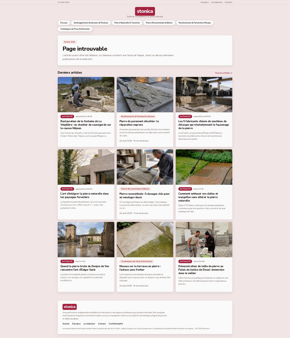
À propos (205, 2)
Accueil (66, 324)
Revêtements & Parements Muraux (195, 23)
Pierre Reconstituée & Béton (159, 23)
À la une (63, 23)
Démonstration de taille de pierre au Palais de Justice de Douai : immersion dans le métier (201, 270)
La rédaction (216, 2)
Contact (228, 2)
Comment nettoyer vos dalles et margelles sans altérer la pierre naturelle (198, 197)
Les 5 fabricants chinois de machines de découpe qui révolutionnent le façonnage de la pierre (203, 125)
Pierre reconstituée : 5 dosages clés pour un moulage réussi (144, 195)
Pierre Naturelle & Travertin (127, 23)
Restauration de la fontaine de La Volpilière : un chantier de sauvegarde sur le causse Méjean (85, 125)
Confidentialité (116, 324)
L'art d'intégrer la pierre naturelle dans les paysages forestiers (84, 195)
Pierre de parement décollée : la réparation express (139, 123)
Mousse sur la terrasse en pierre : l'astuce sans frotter (140, 268)
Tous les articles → (223, 73)
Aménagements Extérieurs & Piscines (91, 23)
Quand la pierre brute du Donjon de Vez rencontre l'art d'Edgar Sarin (84, 268)
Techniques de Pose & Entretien (75, 29)
